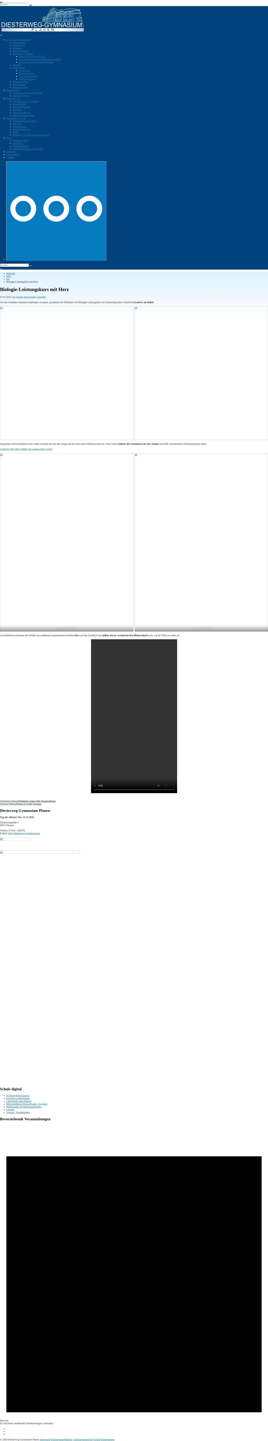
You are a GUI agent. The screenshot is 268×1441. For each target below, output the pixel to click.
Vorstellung (24, 70)
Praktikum (17, 109)
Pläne (9, 137)
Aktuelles (11, 151)
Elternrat (16, 65)
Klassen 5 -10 (13, 98)
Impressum (45, 1439)
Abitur (15, 132)
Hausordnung (19, 84)
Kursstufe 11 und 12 (16, 118)
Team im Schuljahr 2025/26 (32, 56)
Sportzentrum (12, 90)
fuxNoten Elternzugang (17, 1095)
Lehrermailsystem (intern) (18, 1101)
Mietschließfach (20, 87)
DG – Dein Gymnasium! (18, 39)
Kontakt (10, 157)
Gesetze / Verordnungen (18, 1112)
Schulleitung (18, 45)
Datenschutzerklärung (61, 1439)
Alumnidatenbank (27, 79)
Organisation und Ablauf (24, 121)
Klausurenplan (19, 126)
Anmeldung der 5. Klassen (25, 101)
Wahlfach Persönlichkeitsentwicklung (30, 135)
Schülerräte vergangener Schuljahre (36, 62)
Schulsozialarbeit (20, 51)
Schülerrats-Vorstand (22, 53)
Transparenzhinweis (83, 1439)
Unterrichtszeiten (20, 146)
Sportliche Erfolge (21, 95)
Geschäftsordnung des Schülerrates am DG (40, 59)
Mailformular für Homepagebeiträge (24, 1106)
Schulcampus (18, 42)
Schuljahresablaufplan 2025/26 (27, 149)
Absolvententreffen (28, 76)
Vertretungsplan (20, 140)
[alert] (134, 1274)
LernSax (10, 1109)
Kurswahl (17, 123)
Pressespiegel (12, 154)
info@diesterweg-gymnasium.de (24, 833)
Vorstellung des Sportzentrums (27, 93)
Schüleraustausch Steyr (23, 115)
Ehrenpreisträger (27, 73)
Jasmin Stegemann (25, 297)
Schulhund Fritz (20, 81)
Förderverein (18, 67)
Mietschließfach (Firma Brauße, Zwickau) (26, 1104)
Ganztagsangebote (21, 107)
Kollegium (17, 48)
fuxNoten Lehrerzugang (18, 1098)
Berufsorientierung (21, 112)
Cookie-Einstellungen (103, 1439)
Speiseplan (17, 143)
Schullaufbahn (19, 104)
